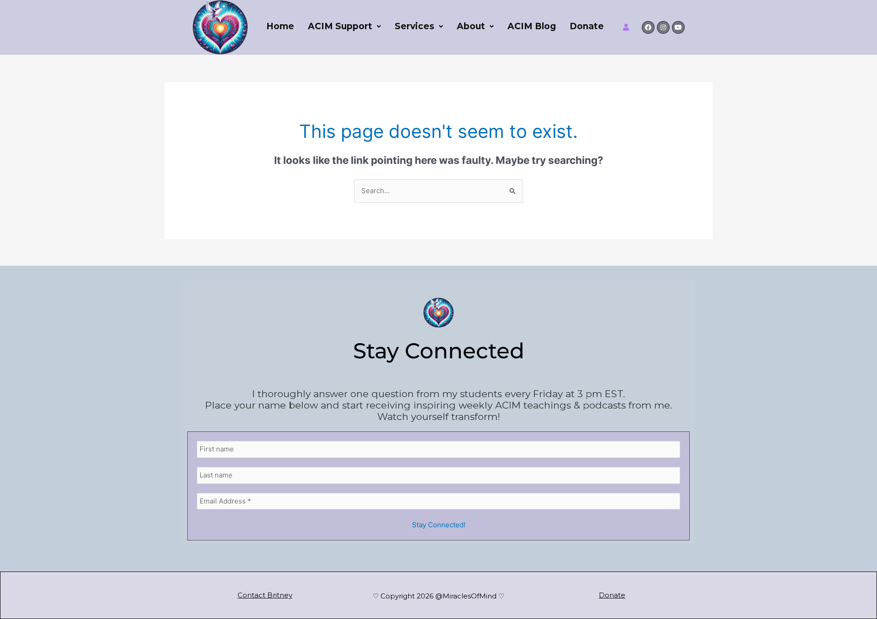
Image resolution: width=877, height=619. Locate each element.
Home (280, 26)
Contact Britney (265, 595)
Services (414, 26)
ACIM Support (340, 26)
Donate (587, 26)
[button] (344, 26)
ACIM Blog (531, 26)
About (471, 26)
